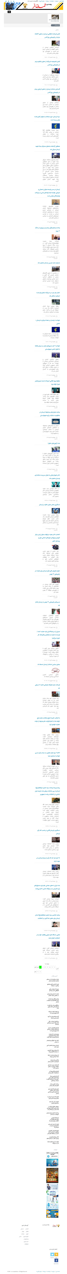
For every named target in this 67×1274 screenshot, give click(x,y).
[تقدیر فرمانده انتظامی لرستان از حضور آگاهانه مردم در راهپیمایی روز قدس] (56, 43)
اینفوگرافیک (26, 1244)
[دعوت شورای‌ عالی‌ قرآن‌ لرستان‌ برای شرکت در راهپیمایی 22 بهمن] (56, 580)
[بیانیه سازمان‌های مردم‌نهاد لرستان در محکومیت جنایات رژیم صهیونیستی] (56, 421)
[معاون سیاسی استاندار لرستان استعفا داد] (56, 670)
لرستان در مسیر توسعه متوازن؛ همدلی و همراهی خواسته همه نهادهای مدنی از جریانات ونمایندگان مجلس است (47, 192)
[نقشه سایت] (13, 1)
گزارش (27, 1234)
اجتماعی (22, 1229)
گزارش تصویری (25, 1236)
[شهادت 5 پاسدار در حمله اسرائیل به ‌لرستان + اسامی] (56, 329)
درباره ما (56, 1)
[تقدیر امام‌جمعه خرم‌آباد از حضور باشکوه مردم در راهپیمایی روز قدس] (56, 71)
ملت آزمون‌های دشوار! (54, 443)
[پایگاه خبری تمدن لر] (33, 6)
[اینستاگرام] (8, 1)
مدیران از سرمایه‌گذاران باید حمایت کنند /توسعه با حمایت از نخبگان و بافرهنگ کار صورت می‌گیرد (48, 634)
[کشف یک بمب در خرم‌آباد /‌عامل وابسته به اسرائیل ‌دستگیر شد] (56, 302)
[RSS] (11, 1)
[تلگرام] (6, 1)
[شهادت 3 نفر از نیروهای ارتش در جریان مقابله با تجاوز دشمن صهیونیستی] (56, 355)
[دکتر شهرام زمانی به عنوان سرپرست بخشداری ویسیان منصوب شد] (56, 484)
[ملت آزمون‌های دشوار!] (56, 449)
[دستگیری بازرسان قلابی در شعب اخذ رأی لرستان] (56, 839)
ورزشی (23, 1231)
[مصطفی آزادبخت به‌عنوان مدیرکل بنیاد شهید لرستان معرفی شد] (56, 155)
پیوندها (47, 1)
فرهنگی (27, 1231)
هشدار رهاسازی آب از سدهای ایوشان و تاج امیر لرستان (54, 20)
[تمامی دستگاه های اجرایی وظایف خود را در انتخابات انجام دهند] (56, 944)
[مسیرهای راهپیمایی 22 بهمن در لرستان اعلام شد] (56, 611)
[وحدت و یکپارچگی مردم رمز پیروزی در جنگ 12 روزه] (56, 237)
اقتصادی (26, 1229)
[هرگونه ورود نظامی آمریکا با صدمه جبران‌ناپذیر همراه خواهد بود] (56, 390)
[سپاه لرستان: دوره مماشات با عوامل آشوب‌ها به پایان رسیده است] (56, 126)
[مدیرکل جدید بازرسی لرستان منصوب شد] (56, 269)
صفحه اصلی (62, 1)
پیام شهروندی (26, 1239)
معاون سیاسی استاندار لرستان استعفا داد (49, 664)
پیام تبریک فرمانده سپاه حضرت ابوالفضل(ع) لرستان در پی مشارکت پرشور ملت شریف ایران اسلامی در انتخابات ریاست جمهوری (47, 791)
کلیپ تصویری (26, 1241)
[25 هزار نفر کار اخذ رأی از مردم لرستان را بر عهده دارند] (56, 867)
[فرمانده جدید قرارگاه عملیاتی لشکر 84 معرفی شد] (56, 694)
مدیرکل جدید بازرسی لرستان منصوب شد (49, 263)
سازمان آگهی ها (41, 1)
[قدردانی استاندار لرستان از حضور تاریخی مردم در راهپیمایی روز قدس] (56, 98)
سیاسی (20, 1236)
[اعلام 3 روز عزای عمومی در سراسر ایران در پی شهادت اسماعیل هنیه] (56, 762)
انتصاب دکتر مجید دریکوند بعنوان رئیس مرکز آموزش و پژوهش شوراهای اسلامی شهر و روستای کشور (47, 537)
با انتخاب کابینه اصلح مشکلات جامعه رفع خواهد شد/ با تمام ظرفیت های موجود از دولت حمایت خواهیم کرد (47, 721)
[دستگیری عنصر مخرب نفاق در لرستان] (56, 511)
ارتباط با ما (52, 1)
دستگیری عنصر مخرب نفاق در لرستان (49, 505)
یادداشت (22, 1234)
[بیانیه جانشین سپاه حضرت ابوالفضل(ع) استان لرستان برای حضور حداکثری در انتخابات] (56, 924)
